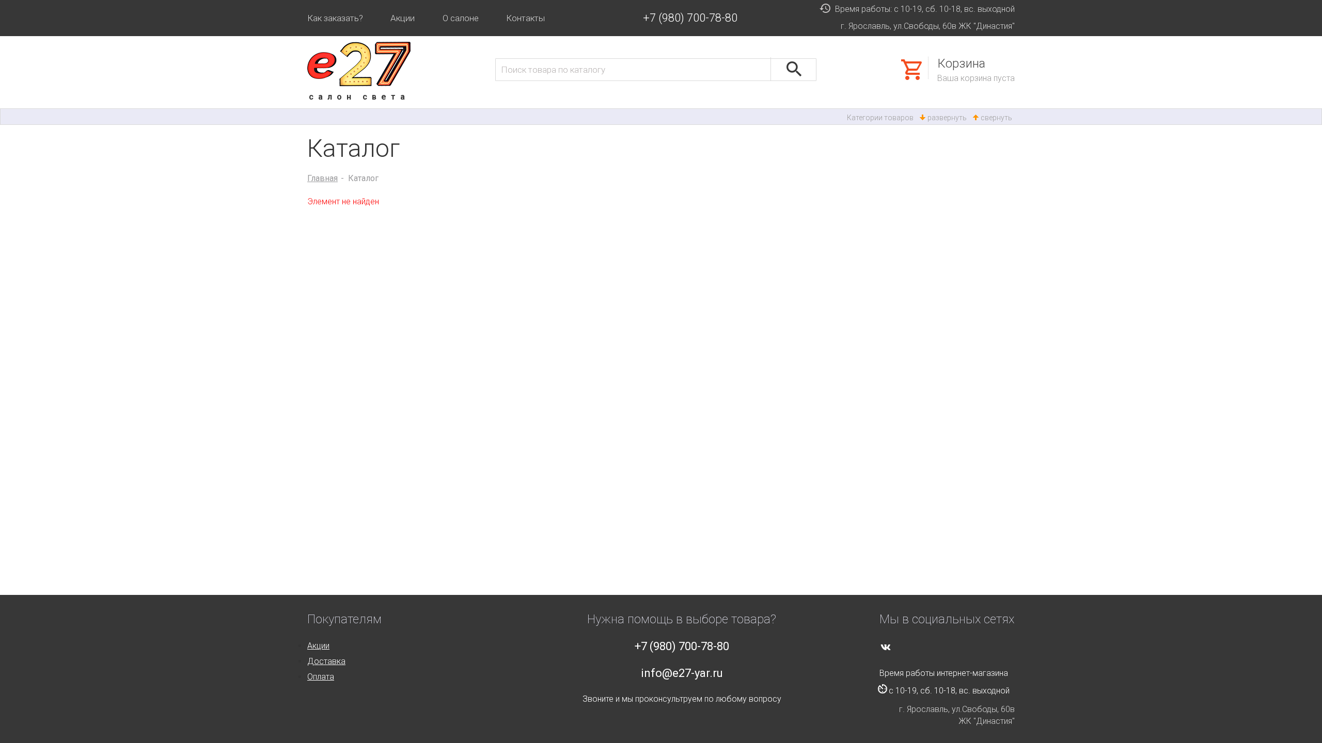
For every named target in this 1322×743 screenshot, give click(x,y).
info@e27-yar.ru (682, 673)
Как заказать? (335, 18)
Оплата (320, 677)
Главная (322, 178)
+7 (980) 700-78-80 (690, 17)
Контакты (525, 18)
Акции (402, 18)
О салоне (461, 18)
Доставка (326, 661)
